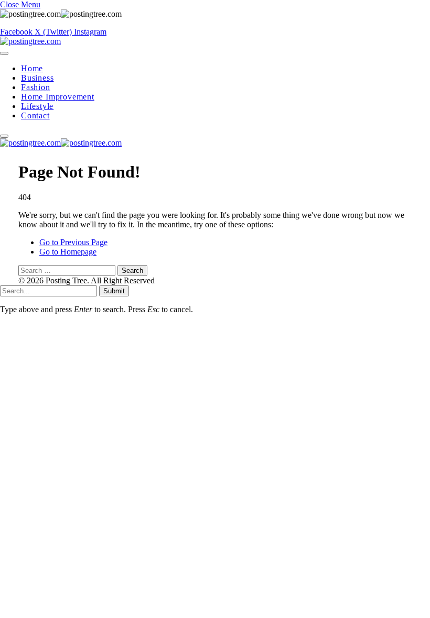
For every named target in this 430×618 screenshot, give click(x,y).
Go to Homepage (67, 251)
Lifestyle (37, 106)
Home (32, 68)
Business (37, 77)
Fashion (35, 87)
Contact (35, 115)
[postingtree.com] (30, 41)
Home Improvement (57, 96)
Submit (114, 291)
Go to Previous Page (73, 242)
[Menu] (4, 53)
